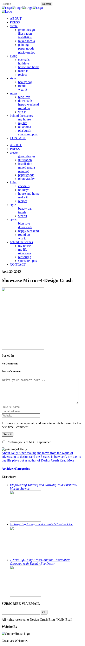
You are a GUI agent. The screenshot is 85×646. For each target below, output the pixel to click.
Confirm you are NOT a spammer (28, 442)
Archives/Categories (16, 468)
